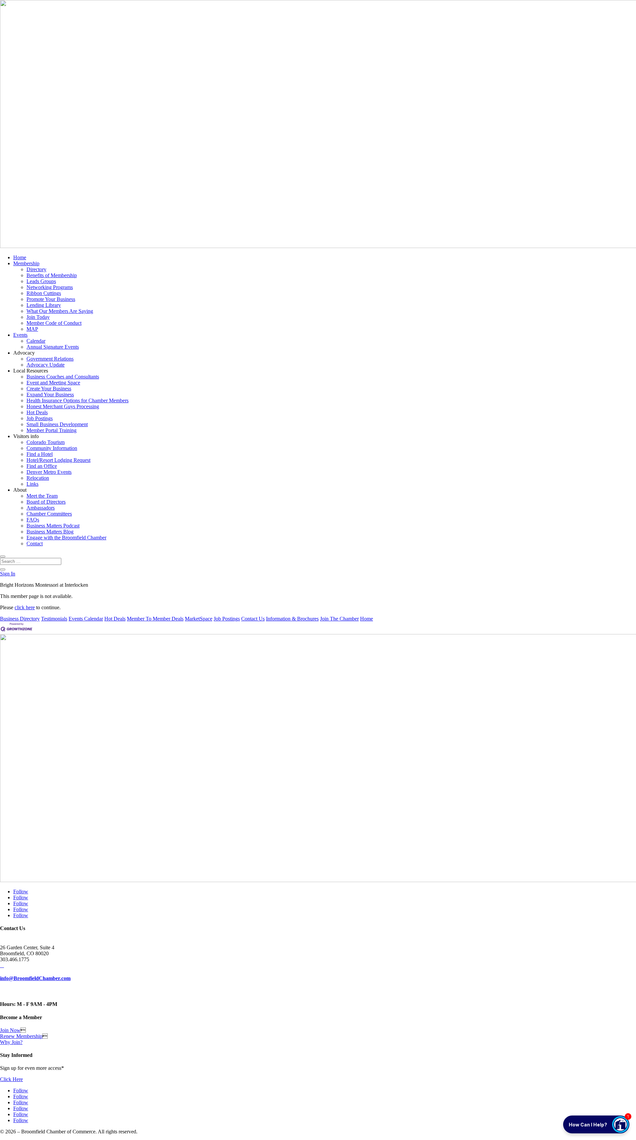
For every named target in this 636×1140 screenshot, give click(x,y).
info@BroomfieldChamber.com (35, 978)
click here (25, 607)
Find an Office (41, 466)
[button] (596, 1124)
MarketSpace (198, 618)
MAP (32, 329)
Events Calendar (86, 618)
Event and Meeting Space (53, 382)
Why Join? (11, 1042)
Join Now (10, 1030)
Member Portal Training (51, 430)
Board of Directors (46, 502)
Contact (34, 543)
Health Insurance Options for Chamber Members (77, 400)
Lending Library (43, 305)
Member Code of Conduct (53, 323)
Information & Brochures (292, 618)
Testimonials (54, 618)
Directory (36, 269)
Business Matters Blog (50, 531)
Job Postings (39, 418)
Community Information (51, 448)
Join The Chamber (339, 618)
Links (32, 484)
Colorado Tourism (45, 442)
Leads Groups (41, 281)
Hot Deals (37, 412)
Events (20, 335)
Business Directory (20, 618)
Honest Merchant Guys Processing (62, 406)
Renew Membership (21, 1036)
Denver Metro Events (49, 472)
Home (19, 257)
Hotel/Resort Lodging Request (58, 460)
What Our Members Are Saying (59, 311)
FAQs (32, 519)
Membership (26, 263)
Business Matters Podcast (53, 525)
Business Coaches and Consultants (62, 376)
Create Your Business (48, 388)
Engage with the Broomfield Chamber (66, 537)
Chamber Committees (49, 514)
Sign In (7, 573)
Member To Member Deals (155, 618)
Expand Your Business (50, 394)
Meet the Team (42, 496)
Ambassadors (40, 508)
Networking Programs (49, 287)
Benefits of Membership (51, 275)
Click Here (11, 1079)
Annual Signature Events (52, 347)
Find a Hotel (39, 454)
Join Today (38, 317)
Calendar (35, 341)
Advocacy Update (45, 365)
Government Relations (50, 359)
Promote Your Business (50, 299)
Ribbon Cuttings (43, 293)
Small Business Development (57, 424)
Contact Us (253, 618)
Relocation (37, 478)
